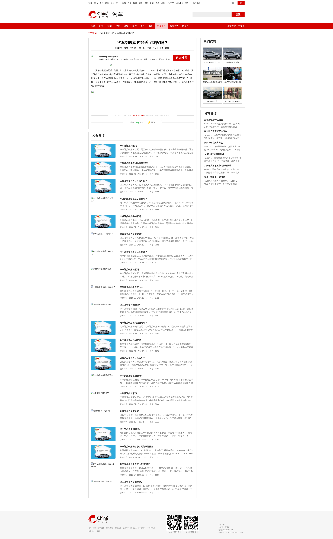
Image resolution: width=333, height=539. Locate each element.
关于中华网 (92, 528)
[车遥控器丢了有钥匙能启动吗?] (103, 163)
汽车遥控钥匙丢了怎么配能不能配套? (137, 446)
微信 (141, 122)
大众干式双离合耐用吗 (214, 177)
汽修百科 (161, 26)
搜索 (238, 14)
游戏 (124, 3)
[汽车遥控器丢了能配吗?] (103, 481)
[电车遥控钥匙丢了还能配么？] (103, 251)
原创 (101, 26)
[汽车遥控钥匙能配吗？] (103, 269)
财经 (107, 3)
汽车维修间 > (105, 33)
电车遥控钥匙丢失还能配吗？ (133, 322)
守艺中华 (170, 3)
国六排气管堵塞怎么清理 (215, 131)
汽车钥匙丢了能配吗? (130, 429)
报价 (151, 26)
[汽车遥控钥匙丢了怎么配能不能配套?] (103, 446)
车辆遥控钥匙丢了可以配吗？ (133, 181)
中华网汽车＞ (93, 33)
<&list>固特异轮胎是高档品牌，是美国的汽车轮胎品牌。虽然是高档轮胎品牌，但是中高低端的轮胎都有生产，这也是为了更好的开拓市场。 (222, 125)
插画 (140, 3)
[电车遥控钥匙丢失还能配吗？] (103, 322)
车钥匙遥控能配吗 (128, 145)
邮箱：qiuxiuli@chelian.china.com (231, 532)
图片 (134, 26)
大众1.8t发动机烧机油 (214, 154)
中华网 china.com (99, 14)
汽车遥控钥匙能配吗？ (130, 269)
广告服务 (101, 528)
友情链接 (142, 528)
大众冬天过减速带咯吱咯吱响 (217, 165)
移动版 (241, 26)
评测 (118, 26)
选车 (143, 26)
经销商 (185, 26)
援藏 (135, 3)
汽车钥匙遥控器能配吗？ (131, 340)
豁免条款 (134, 528)
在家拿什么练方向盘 (213, 142)
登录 (241, 3)
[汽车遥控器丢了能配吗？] (103, 234)
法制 (163, 3)
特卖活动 (174, 26)
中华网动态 (151, 528)
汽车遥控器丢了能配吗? (131, 482)
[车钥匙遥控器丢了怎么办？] (103, 287)
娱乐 (112, 3)
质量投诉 (231, 26)
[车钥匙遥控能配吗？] (103, 393)
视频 (126, 26)
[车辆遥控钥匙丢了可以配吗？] (103, 180)
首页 (90, 3)
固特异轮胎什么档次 (213, 120)
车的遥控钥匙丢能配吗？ (131, 216)
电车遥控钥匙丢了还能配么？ (133, 252)
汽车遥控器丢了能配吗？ (131, 234)
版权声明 (126, 528)
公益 (152, 3)
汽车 (118, 3)
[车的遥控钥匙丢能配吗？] (103, 216)
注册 (232, 3)
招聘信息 (118, 528)
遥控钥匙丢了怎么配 (129, 411)
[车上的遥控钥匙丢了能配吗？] (103, 198)
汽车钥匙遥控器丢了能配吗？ (123, 33)
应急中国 (179, 3)
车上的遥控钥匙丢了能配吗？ (133, 199)
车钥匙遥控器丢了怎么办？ (132, 287)
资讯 (96, 3)
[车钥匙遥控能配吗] (103, 145)
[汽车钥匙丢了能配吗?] (103, 428)
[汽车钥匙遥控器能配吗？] (103, 340)
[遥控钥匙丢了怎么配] (103, 411)
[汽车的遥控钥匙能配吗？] (103, 375)
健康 (146, 3)
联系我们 (109, 528)
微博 (153, 122)
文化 (129, 3)
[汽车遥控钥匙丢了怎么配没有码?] (103, 464)
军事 (101, 3)
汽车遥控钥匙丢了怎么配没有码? (135, 464)
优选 (157, 3)
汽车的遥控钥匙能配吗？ (131, 376)
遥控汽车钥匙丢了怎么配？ (132, 358)
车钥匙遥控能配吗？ (129, 393)
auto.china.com (138, 115)
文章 (109, 26)
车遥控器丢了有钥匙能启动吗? (134, 163)
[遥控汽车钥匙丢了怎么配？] (103, 358)
